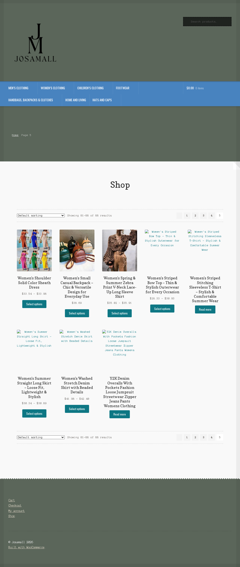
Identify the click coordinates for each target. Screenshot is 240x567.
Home (15, 135)
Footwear (122, 88)
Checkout (15, 505)
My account (16, 510)
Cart (11, 500)
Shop (11, 516)
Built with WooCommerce (26, 547)
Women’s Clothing (53, 88)
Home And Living (75, 100)
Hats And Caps (102, 100)
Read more (205, 309)
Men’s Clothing (18, 88)
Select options (34, 304)
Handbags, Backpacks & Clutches (30, 100)
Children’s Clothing (90, 88)
